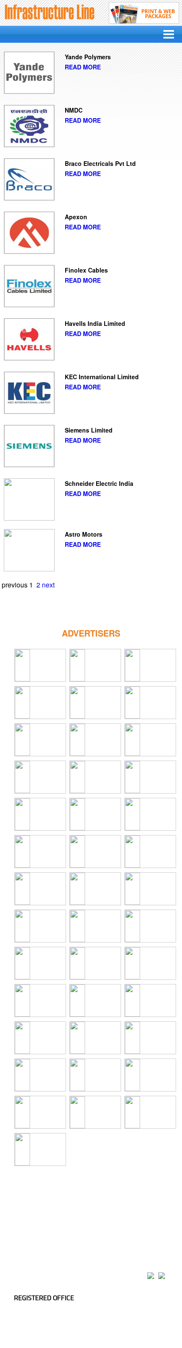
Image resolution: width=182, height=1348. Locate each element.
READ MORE (83, 67)
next (48, 585)
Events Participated (85, 1217)
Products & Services (93, 1207)
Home (21, 1207)
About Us (48, 1207)
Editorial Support (34, 1217)
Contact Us (130, 1217)
